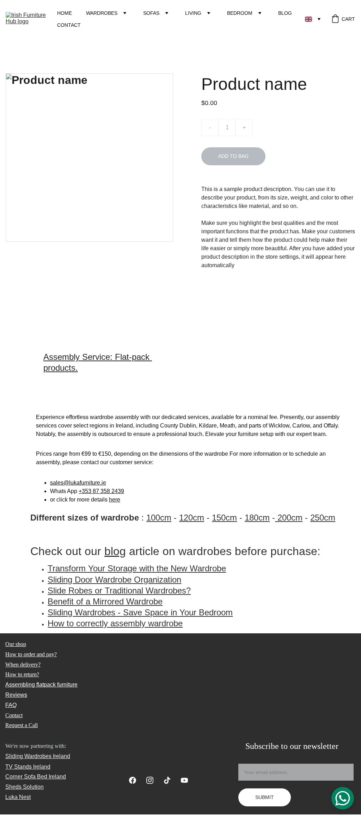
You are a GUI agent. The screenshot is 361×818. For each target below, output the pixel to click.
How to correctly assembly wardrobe (115, 623)
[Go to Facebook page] (136, 780)
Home (64, 13)
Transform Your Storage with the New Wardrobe (137, 568)
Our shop (15, 644)
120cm (191, 517)
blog (115, 551)
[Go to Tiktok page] (171, 780)
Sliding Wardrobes (28, 756)
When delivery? (23, 665)
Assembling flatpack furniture (41, 685)
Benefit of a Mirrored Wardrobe (105, 601)
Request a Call (21, 725)
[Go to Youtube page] (184, 780)
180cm (257, 517)
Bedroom (239, 13)
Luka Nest (18, 797)
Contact (69, 25)
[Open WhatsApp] (342, 798)
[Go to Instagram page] (153, 780)
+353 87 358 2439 (101, 491)
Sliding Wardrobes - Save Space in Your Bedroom (140, 612)
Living (193, 13)
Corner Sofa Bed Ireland (35, 777)
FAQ (11, 705)
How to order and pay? (31, 654)
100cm (158, 517)
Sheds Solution (24, 787)
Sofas (151, 13)
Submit (264, 797)
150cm (224, 517)
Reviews (16, 695)
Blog (285, 13)
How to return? (22, 674)
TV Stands (18, 767)
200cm (288, 517)
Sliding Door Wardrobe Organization (114, 579)
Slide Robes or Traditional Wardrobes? (119, 590)
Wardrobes (101, 13)
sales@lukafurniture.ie (78, 483)
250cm (322, 517)
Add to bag (233, 156)
